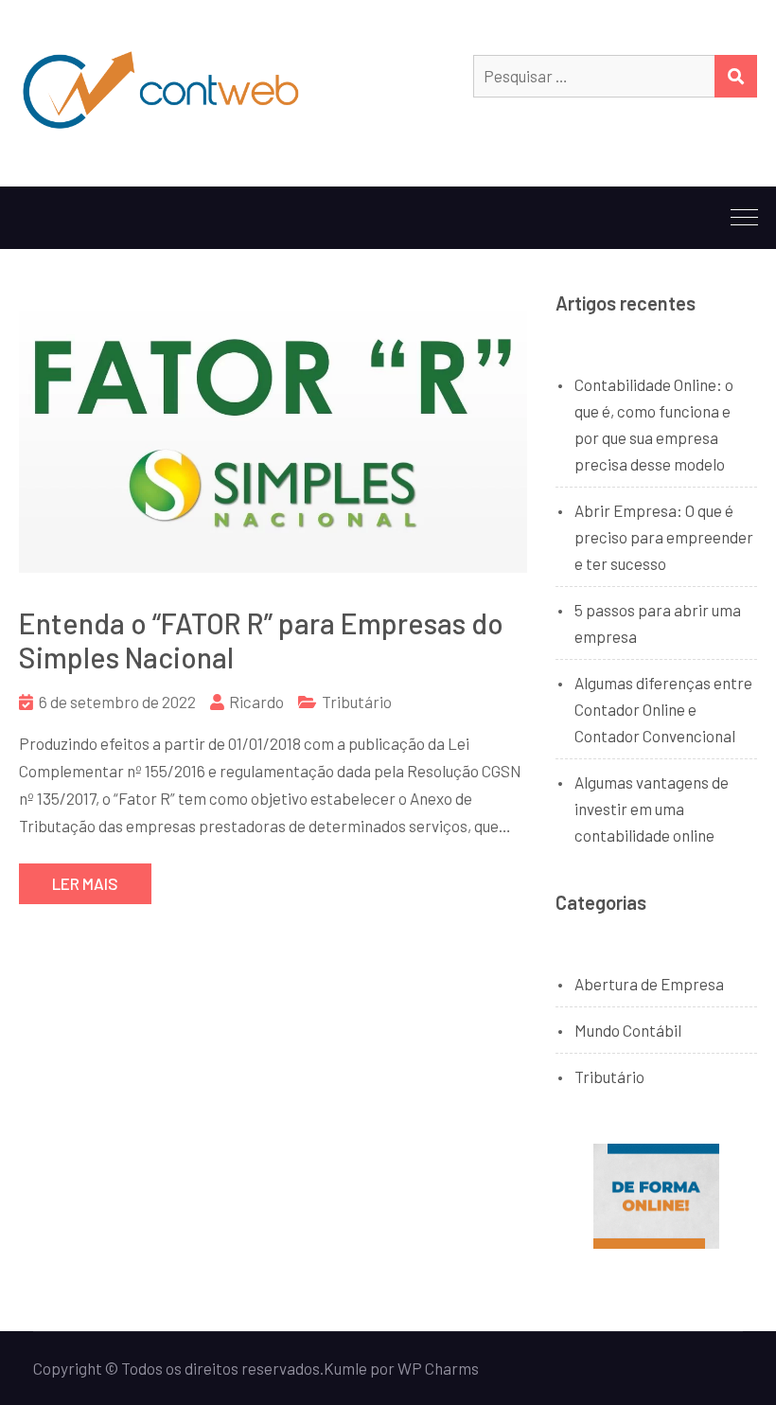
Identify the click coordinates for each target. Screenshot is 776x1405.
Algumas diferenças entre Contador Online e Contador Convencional (663, 709)
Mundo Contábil (627, 1030)
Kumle (345, 1368)
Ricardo (256, 701)
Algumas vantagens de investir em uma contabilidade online (651, 809)
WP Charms (438, 1368)
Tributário (357, 701)
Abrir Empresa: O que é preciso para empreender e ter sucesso (663, 537)
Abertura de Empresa (649, 983)
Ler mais (85, 883)
